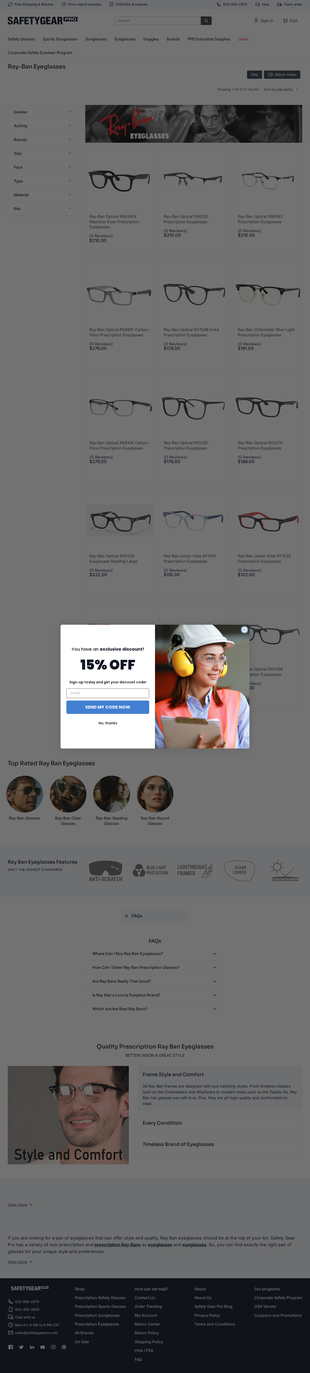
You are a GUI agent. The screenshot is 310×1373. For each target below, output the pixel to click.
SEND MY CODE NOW (107, 707)
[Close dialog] (244, 630)
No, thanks (108, 723)
